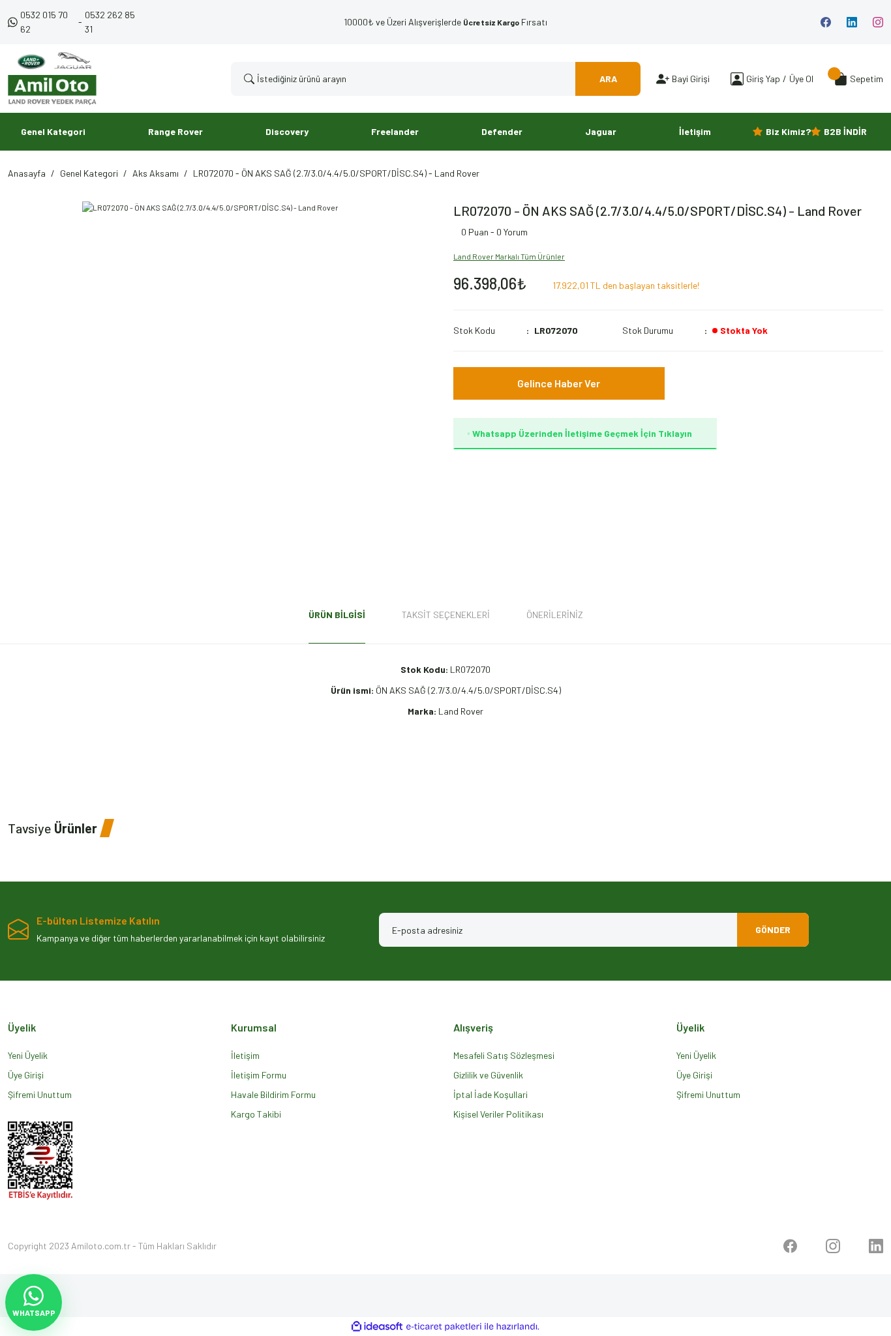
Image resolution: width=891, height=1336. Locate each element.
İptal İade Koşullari (490, 1094)
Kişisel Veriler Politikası (498, 1114)
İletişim (245, 1055)
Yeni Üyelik (28, 1055)
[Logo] (52, 78)
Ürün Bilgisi (337, 614)
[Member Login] (737, 78)
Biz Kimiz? (788, 131)
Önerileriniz (554, 614)
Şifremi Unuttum (40, 1094)
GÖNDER (773, 929)
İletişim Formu (258, 1074)
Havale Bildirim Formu (273, 1094)
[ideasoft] (377, 1327)
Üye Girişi (26, 1074)
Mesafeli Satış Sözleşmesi (503, 1055)
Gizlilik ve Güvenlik (488, 1074)
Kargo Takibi (256, 1114)
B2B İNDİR (845, 131)
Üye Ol (801, 78)
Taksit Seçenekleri (446, 614)
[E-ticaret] (444, 1327)
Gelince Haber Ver (558, 383)
